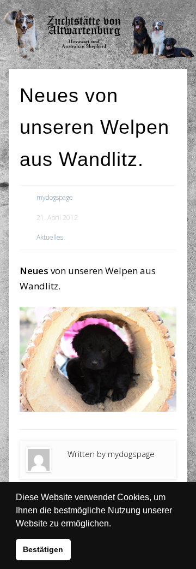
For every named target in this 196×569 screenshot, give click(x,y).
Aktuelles (49, 237)
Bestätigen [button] (43, 549)
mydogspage (54, 197)
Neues (34, 270)
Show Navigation (158, 11)
